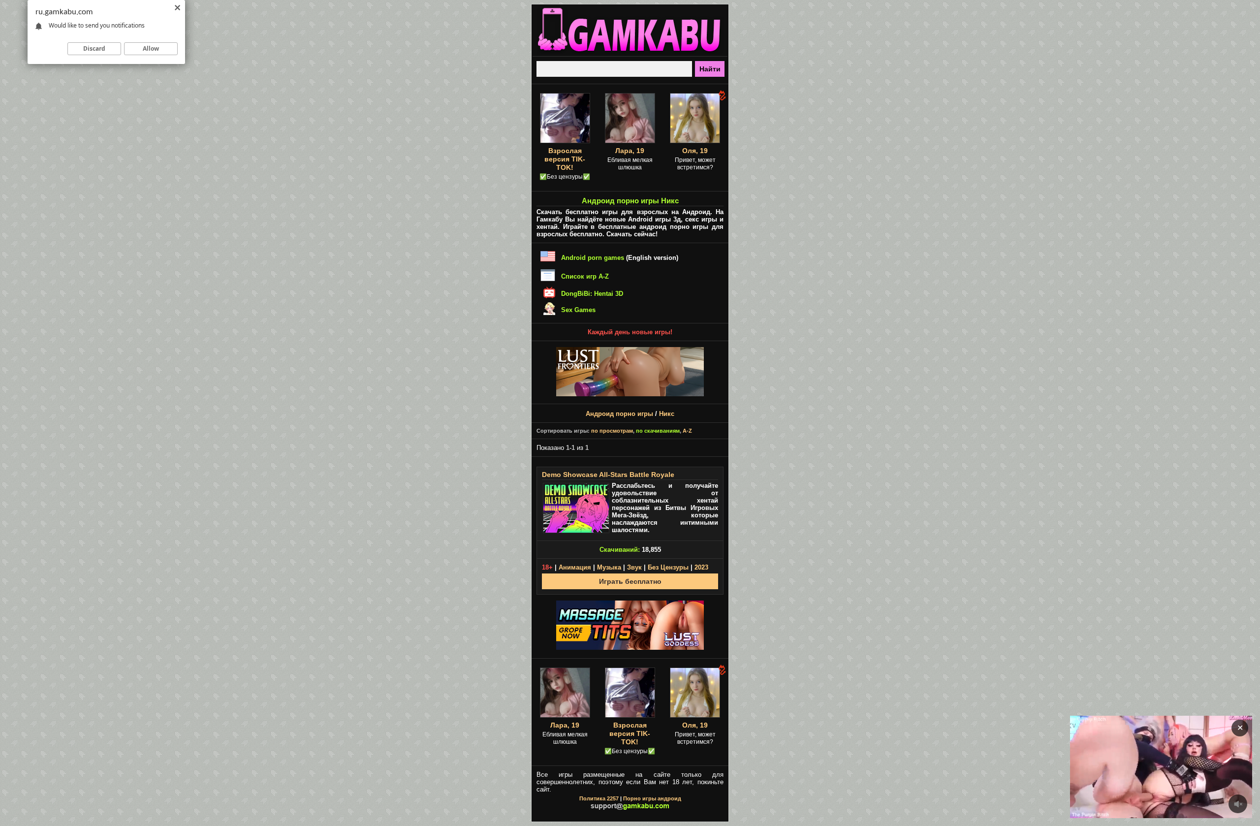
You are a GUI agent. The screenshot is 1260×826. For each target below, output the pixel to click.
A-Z (687, 431)
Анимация (575, 567)
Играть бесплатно (630, 581)
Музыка (609, 567)
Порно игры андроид (652, 798)
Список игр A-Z (585, 276)
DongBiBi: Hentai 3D (592, 293)
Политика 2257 (599, 798)
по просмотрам (612, 431)
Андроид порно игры (619, 413)
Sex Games (578, 310)
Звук (634, 567)
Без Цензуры (668, 567)
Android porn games (592, 257)
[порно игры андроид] (630, 52)
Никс (666, 413)
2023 (701, 567)
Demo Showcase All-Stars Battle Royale (608, 474)
